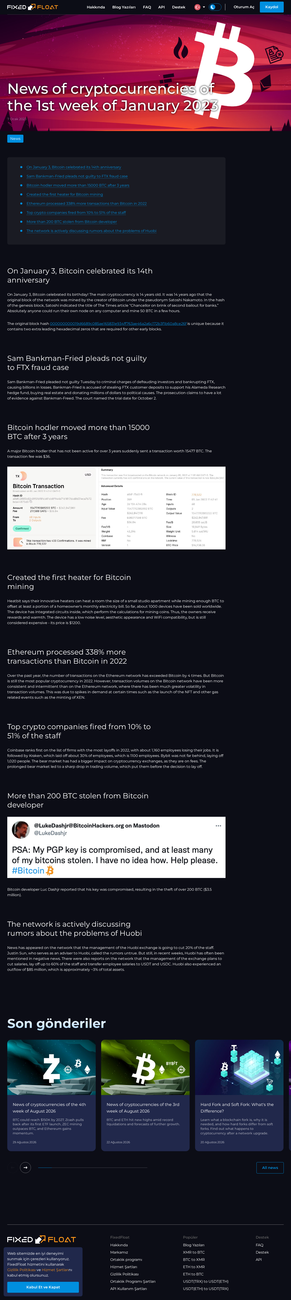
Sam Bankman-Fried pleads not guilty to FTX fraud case (77, 176)
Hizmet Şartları (123, 1267)
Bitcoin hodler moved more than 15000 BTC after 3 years (78, 185)
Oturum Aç (244, 7)
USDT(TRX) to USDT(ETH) (205, 1281)
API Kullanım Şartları (128, 1289)
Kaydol (271, 7)
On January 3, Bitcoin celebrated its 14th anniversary (74, 167)
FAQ (147, 7)
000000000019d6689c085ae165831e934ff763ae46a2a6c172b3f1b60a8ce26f (118, 323)
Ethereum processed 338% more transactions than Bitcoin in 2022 (87, 203)
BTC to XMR (194, 1259)
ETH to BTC (193, 1274)
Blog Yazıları (124, 7)
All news (270, 1168)
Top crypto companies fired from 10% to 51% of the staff (76, 212)
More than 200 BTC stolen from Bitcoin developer (72, 222)
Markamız (119, 1252)
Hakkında (96, 7)
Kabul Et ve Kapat (43, 1287)
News (15, 139)
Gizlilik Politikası (124, 1274)
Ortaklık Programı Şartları (133, 1281)
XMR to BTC (194, 1252)
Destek (178, 7)
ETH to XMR (194, 1267)
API (161, 7)
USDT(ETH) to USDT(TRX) (205, 1289)
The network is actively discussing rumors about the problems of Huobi (91, 231)
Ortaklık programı (126, 1259)
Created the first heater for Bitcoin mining (65, 194)
